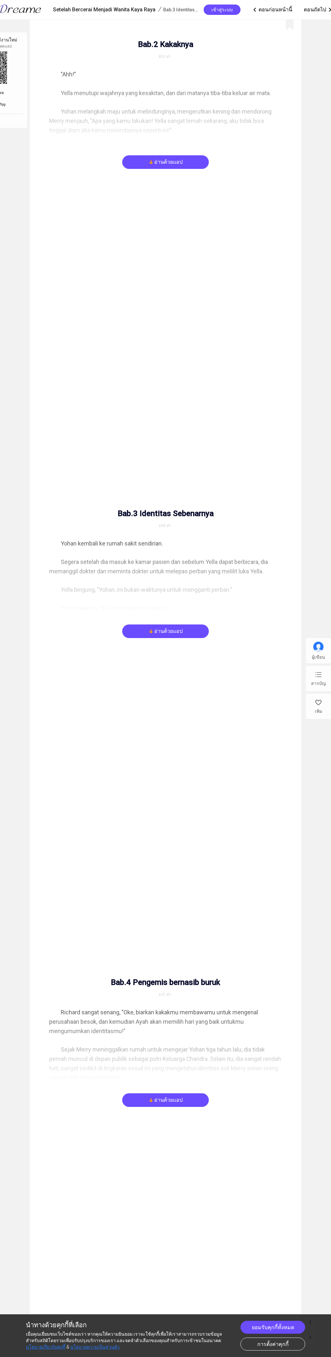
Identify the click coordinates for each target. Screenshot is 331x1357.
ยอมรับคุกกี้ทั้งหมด (273, 1327)
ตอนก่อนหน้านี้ (272, 9)
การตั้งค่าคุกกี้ (273, 1344)
